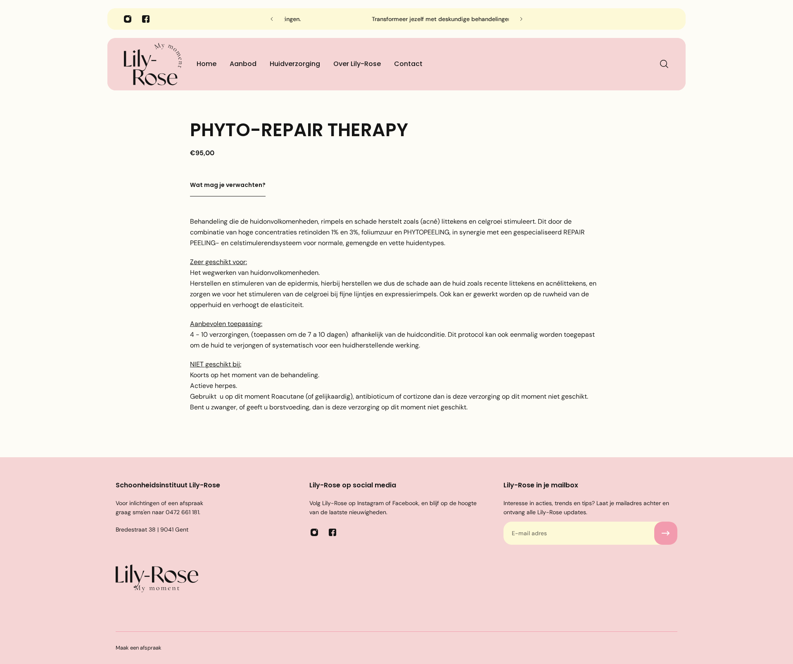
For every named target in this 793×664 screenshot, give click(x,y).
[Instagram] (128, 19)
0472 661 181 (182, 512)
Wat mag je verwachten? (228, 185)
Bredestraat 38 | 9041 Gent (152, 529)
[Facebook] (146, 19)
